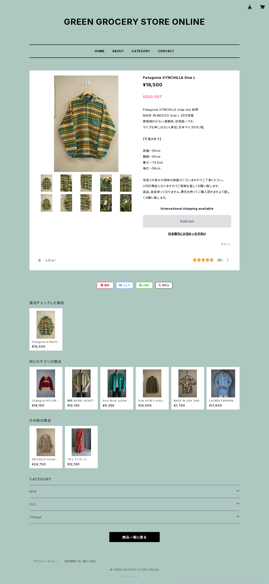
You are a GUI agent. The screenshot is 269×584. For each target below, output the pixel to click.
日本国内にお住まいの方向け (187, 233)
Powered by (130, 576)
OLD (32, 504)
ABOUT (118, 51)
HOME (100, 51)
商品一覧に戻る (134, 537)
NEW (33, 491)
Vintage (35, 517)
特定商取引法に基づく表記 (80, 561)
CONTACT (166, 51)
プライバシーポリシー (45, 561)
